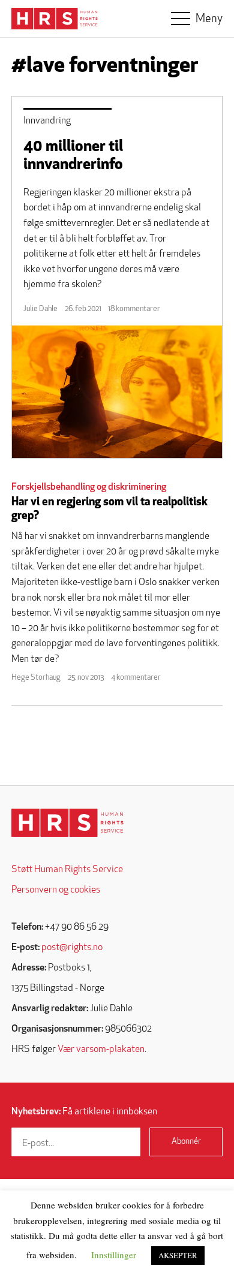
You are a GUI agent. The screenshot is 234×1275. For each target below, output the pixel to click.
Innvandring (47, 121)
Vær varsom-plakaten (101, 1049)
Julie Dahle (40, 309)
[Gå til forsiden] (67, 823)
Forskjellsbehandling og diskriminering (88, 487)
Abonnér (186, 1142)
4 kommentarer (136, 678)
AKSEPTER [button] (177, 1255)
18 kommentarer (134, 309)
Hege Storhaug (36, 678)
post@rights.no (72, 948)
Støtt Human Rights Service (67, 870)
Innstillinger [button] (113, 1255)
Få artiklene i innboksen (84, 1112)
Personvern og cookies (55, 890)
